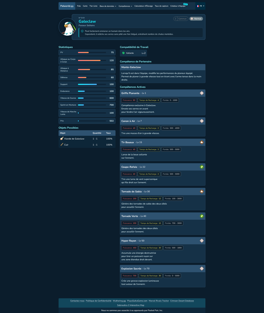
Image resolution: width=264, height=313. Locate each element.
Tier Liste (93, 6)
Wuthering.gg (119, 300)
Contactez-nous (77, 300)
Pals (79, 6)
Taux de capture (161, 6)
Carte (85, 6)
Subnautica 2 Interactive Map (130, 305)
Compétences (124, 6)
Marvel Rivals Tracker (159, 300)
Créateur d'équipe (178, 5)
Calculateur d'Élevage (143, 6)
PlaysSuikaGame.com (137, 300)
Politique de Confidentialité (98, 300)
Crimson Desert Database (182, 300)
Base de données (107, 6)
